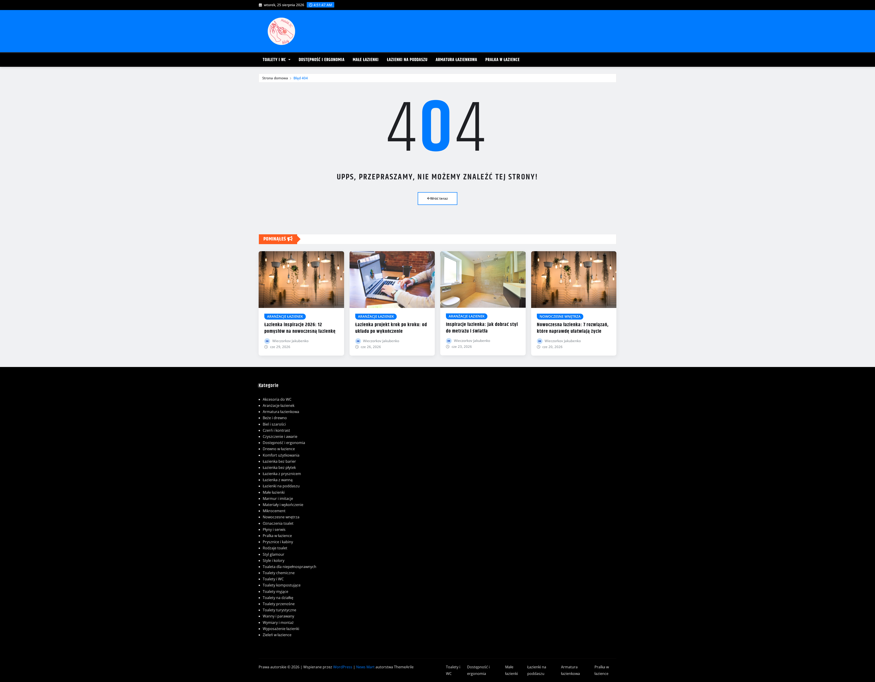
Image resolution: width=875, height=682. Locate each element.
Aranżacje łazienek (278, 405)
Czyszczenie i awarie (280, 436)
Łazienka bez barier (279, 461)
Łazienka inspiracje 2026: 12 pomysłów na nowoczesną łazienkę (300, 328)
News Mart (365, 666)
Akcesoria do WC (277, 399)
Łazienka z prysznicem (282, 473)
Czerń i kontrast (276, 430)
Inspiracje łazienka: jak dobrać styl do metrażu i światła (482, 328)
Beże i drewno (275, 417)
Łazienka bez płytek (279, 467)
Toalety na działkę (278, 597)
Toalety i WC (275, 60)
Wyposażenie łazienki (281, 628)
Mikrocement (274, 510)
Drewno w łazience (279, 448)
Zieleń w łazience (277, 634)
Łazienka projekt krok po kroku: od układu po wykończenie (391, 328)
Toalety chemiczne (279, 572)
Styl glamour (273, 554)
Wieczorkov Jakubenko (290, 340)
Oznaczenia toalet (278, 523)
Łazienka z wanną (278, 479)
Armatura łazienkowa (456, 60)
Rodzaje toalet (275, 547)
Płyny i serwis (274, 529)
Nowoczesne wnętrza (281, 516)
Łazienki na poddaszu (407, 60)
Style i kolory (273, 560)
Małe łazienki (366, 60)
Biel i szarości (274, 424)
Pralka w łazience (502, 60)
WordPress (342, 666)
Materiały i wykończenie (283, 504)
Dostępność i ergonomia (322, 60)
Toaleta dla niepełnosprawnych (289, 566)
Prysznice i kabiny (278, 541)
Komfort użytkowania (281, 455)
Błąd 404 (300, 78)
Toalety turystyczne (279, 609)
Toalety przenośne (279, 603)
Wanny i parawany (278, 616)
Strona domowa (275, 78)
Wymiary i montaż (278, 622)
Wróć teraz (439, 198)
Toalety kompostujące (282, 585)
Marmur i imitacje (278, 498)
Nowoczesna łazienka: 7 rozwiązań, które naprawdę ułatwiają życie (573, 328)
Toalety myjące (275, 591)
